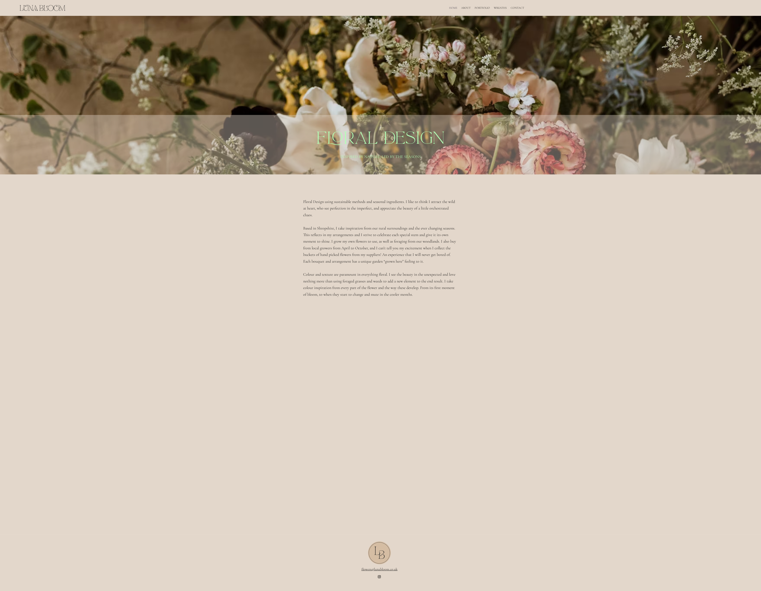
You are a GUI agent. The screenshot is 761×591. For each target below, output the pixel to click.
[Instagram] (379, 577)
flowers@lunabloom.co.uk (379, 569)
